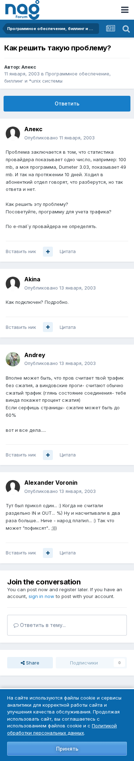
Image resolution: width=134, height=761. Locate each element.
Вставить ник (21, 251)
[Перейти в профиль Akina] (13, 284)
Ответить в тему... (42, 625)
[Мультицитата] (48, 252)
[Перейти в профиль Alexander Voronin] (13, 487)
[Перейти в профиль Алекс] (13, 134)
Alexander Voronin (51, 482)
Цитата (68, 251)
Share (32, 663)
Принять (67, 749)
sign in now (41, 596)
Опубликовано (59, 137)
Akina (32, 279)
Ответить (67, 103)
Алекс (28, 67)
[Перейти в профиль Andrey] (13, 359)
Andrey (34, 355)
